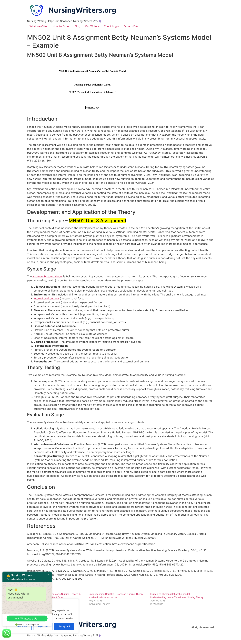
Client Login (111, 26)
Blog (77, 26)
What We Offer (39, 26)
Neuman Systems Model (47, 276)
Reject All (43, 626)
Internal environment (46, 298)
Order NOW (131, 26)
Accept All (64, 626)
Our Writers (92, 26)
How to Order (61, 26)
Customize (21, 626)
